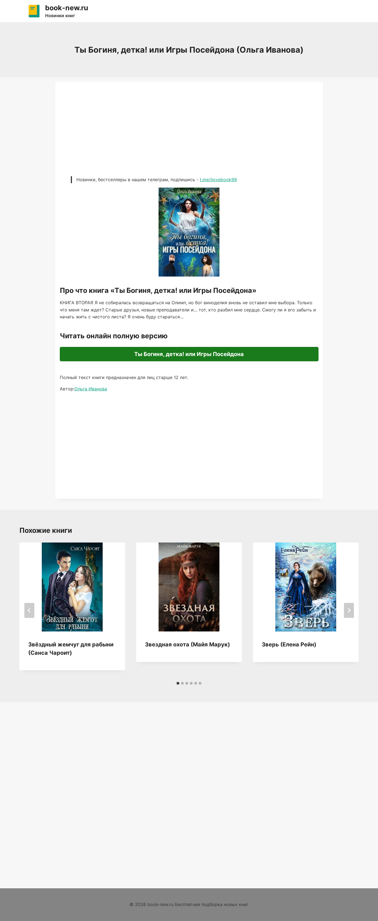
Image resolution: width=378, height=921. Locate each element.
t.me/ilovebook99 (218, 179)
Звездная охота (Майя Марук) (187, 644)
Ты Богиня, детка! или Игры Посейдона (189, 354)
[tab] (178, 683)
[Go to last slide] (29, 610)
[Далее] (349, 610)
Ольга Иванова (90, 389)
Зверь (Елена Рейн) (289, 644)
